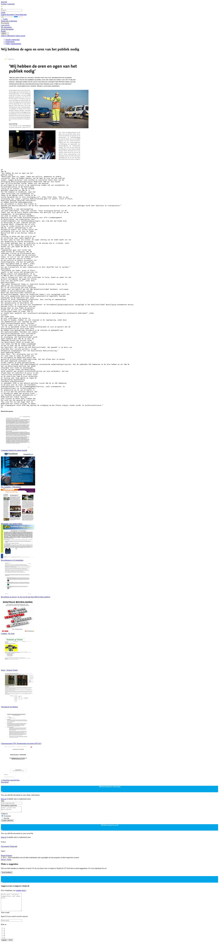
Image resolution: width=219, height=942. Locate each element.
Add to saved (20, 36)
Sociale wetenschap (12, 40)
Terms (9, 860)
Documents (5, 846)
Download (5, 782)
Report (3, 855)
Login (3, 12)
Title (2, 801)
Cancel (4, 940)
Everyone (7, 816)
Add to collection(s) (8, 36)
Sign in (3, 799)
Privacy (4, 860)
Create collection (7, 820)
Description (9, 805)
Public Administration (13, 44)
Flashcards (5, 21)
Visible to (4, 814)
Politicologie (9, 42)
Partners (9, 855)
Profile (3, 31)
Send (10, 940)
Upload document (7, 14)
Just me (6, 818)
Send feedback (7, 872)
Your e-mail (5, 912)
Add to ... (5, 33)
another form (21, 890)
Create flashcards (20, 14)
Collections (13, 21)
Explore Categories (8, 4)
